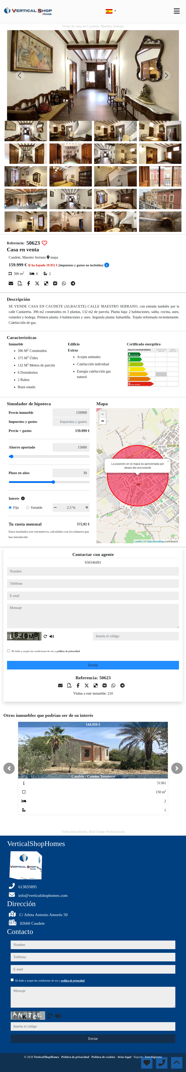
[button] (9, 768)
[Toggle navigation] (176, 11)
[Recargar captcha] (45, 636)
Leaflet (138, 541)
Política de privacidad (75, 1057)
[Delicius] (46, 283)
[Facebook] (29, 283)
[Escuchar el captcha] (51, 636)
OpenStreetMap (155, 541)
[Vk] (55, 283)
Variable (36, 507)
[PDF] (21, 283)
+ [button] (102, 414)
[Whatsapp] (64, 283)
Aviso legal (124, 1057)
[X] (38, 283)
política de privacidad (68, 651)
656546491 (93, 562)
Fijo (16, 507)
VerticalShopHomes (47, 1057)
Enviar (93, 665)
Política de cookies (103, 1057)
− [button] (102, 421)
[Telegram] (73, 283)
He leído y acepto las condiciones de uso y (46, 651)
